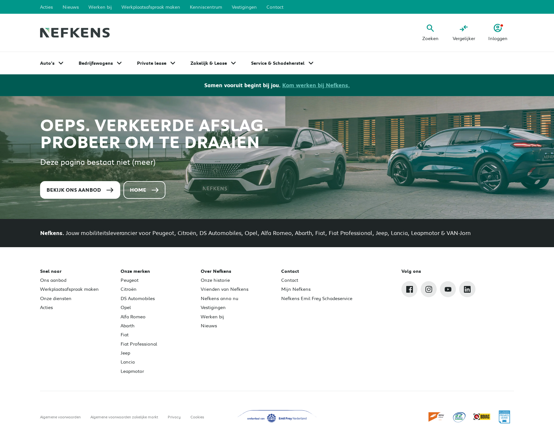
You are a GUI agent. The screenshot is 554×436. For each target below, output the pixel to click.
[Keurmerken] (436, 416)
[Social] (409, 289)
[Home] (75, 33)
